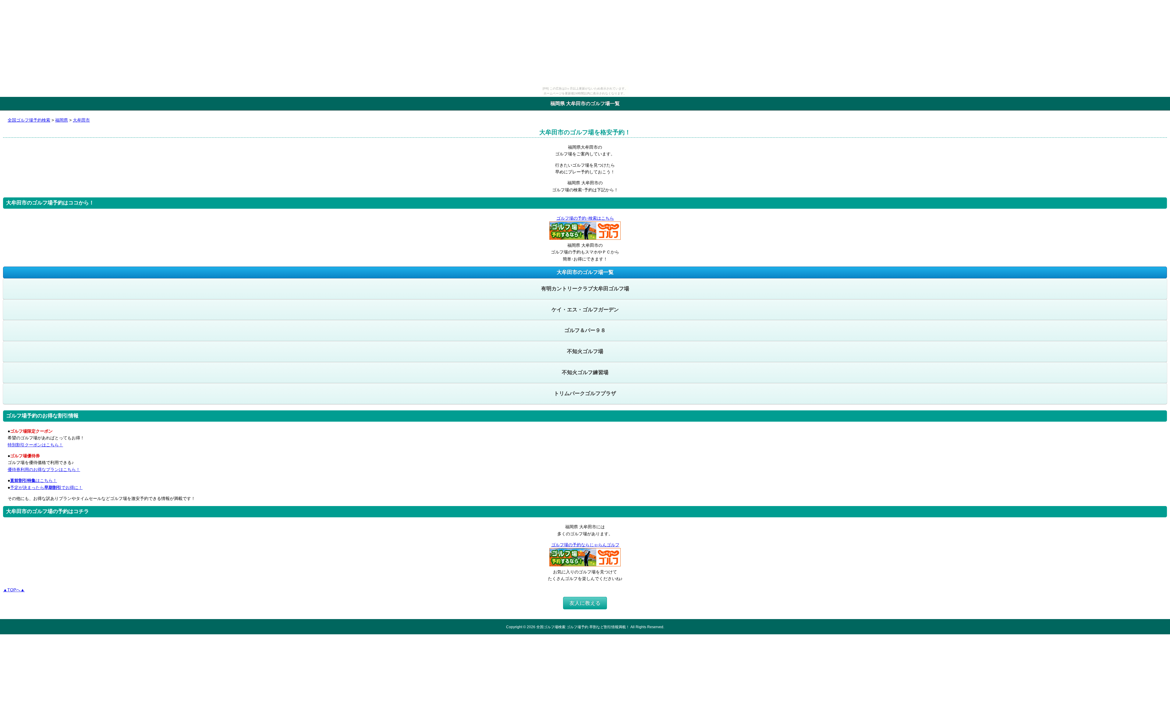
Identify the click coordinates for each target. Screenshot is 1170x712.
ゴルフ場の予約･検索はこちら (585, 218)
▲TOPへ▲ (14, 589)
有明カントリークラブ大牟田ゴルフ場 (585, 289)
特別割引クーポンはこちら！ (35, 444)
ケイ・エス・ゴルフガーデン (585, 310)
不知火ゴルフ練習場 (585, 372)
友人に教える (585, 603)
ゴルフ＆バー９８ (585, 330)
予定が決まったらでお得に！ (46, 487)
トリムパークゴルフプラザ (585, 393)
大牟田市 (81, 120)
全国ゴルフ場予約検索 (29, 120)
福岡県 (61, 120)
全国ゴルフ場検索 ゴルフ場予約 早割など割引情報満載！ (582, 627)
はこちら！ (33, 480)
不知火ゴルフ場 (585, 351)
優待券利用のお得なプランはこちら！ (44, 469)
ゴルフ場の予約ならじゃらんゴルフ (585, 544)
